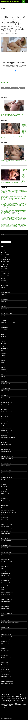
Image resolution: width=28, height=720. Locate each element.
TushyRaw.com (4, 669)
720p (2, 695)
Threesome (3, 327)
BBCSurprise (4, 442)
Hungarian (3, 357)
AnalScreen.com (4, 425)
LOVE (2, 589)
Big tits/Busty (4, 261)
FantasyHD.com (4, 521)
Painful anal (22, 13)
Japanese (3, 364)
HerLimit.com (4, 547)
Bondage (3, 266)
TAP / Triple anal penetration (7, 322)
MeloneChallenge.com (5, 599)
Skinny (2, 315)
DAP (2, 278)
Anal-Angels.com (4, 404)
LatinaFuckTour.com (5, 578)
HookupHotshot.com (5, 552)
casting (11, 700)
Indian (2, 360)
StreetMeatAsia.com (5, 657)
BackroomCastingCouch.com (7, 437)
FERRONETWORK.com (6, 524)
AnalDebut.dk (4, 409)
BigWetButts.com (4, 449)
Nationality (3, 329)
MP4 (4, 706)
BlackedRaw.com (4, 453)
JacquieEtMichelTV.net (6, 561)
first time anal (15, 87)
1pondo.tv (3, 385)
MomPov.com (4, 606)
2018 (14, 694)
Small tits (3, 318)
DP (2, 287)
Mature (2, 303)
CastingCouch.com (5, 479)
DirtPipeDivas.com (5, 500)
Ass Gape (15, 696)
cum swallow (21, 700)
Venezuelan (3, 381)
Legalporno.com (4, 582)
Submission (3, 320)
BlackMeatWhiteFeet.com (6, 456)
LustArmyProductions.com (6, 592)
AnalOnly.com (4, 421)
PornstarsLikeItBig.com (6, 636)
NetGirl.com (3, 615)
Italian (2, 362)
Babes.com (3, 435)
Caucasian (3, 339)
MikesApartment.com (5, 601)
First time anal (15, 13)
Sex (26, 706)
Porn (18, 706)
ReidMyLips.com (4, 648)
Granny (2, 294)
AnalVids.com (7, 696)
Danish (2, 343)
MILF (2, 306)
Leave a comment (14, 33)
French (2, 353)
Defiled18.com (4, 496)
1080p (3, 87)
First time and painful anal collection (10, 1)
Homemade (3, 296)
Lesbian (2, 301)
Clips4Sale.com (4, 484)
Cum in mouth (4, 273)
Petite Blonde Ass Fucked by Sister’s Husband (10, 88)
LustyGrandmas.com (5, 594)
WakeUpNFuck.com (5, 676)
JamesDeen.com (4, 564)
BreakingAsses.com (5, 465)
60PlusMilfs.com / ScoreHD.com (8, 393)
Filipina (2, 350)
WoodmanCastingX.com (6, 681)
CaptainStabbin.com (5, 475)
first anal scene (20, 701)
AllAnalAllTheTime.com (6, 402)
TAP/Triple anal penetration (6, 683)
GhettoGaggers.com (5, 535)
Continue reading (5, 82)
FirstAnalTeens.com (5, 531)
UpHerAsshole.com (5, 671)
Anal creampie (4, 254)
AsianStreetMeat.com (5, 430)
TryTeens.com (4, 664)
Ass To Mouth (19, 696)
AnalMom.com (4, 418)
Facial (2, 289)
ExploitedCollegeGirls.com (6, 510)
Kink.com (3, 571)
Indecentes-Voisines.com (6, 557)
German (3, 355)
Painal (8, 706)
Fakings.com (3, 519)
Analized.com (4, 416)
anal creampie (3, 696)
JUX (2, 568)
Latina (2, 369)
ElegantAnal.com (4, 505)
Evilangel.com (4, 507)
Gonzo (9, 704)
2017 (12, 694)
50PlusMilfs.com (4, 390)
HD (16, 704)
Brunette (5, 700)
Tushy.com (3, 14)
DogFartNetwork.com (5, 503)
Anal (21, 694)
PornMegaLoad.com (5, 634)
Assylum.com (4, 432)
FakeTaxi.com (4, 517)
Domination (3, 282)
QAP (2, 311)
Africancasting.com (5, 397)
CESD (2, 482)
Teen (2, 325)
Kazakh (2, 367)
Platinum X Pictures (5, 632)
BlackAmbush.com (5, 451)
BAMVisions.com (4, 439)
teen (4, 707)
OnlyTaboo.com (4, 624)
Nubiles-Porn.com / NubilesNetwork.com (9, 622)
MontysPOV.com (4, 608)
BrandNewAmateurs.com (6, 458)
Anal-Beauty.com (4, 407)
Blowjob (2, 13)
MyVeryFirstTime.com (5, 613)
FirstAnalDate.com (5, 526)
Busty (8, 700)
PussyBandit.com (4, 641)
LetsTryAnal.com (4, 587)
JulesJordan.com (4, 566)
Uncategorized (4, 685)
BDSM (2, 257)
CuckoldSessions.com (5, 486)
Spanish (2, 374)
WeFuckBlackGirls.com (6, 678)
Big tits (15, 698)
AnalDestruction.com (5, 411)
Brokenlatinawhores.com (6, 470)
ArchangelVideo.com (5, 428)
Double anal (3, 285)
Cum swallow (4, 275)
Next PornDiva (4, 620)
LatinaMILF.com (4, 580)
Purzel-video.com (4, 639)
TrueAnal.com (4, 662)
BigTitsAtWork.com (5, 446)
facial (8, 701)
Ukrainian (3, 378)
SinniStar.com (4, 655)
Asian (2, 334)
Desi (2, 346)
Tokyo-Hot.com (4, 660)
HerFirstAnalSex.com (5, 545)
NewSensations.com (5, 617)
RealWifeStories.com (5, 646)
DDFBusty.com (4, 493)
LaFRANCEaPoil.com (5, 573)
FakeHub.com (4, 514)
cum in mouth (16, 700)
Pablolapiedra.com (5, 627)
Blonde (18, 698)
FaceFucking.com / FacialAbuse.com (8, 512)
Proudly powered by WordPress (6, 718)
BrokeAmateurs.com (5, 468)
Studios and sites (4, 383)
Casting (2, 268)
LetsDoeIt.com (4, 585)
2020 (18, 694)
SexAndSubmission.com (6, 653)
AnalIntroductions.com (6, 414)
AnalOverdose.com (5, 423)
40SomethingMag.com (5, 388)
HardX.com (3, 542)
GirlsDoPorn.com (4, 538)
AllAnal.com (3, 400)
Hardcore (12, 704)
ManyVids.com (4, 596)
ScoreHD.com (4, 650)
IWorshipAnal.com (5, 559)
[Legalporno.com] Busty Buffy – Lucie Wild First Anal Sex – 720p (14, 207)
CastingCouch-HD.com (6, 477)
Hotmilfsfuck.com (5, 554)
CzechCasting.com (5, 489)
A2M (2, 252)
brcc (1, 700)
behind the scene (4, 259)
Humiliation (3, 299)
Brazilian (3, 336)
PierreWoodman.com (5, 629)
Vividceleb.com (4, 674)
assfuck (11, 696)
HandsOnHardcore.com (6, 540)
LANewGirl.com (4, 575)
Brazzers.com (4, 460)
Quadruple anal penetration (7, 313)
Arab (2, 332)
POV (20, 706)
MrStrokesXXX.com (5, 610)
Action (2, 250)
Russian (2, 371)
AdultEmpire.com (4, 395)
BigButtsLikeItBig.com (5, 444)
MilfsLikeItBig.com (5, 603)
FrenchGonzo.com (5, 533)
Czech (2, 341)
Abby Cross (8, 87)
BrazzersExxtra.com (5, 463)
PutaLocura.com (4, 643)
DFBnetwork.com (4, 498)
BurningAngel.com (5, 472)
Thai (2, 376)
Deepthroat (3, 280)
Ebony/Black (3, 348)
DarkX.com (3, 491)
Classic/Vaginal (8, 13)
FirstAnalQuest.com (5, 528)
